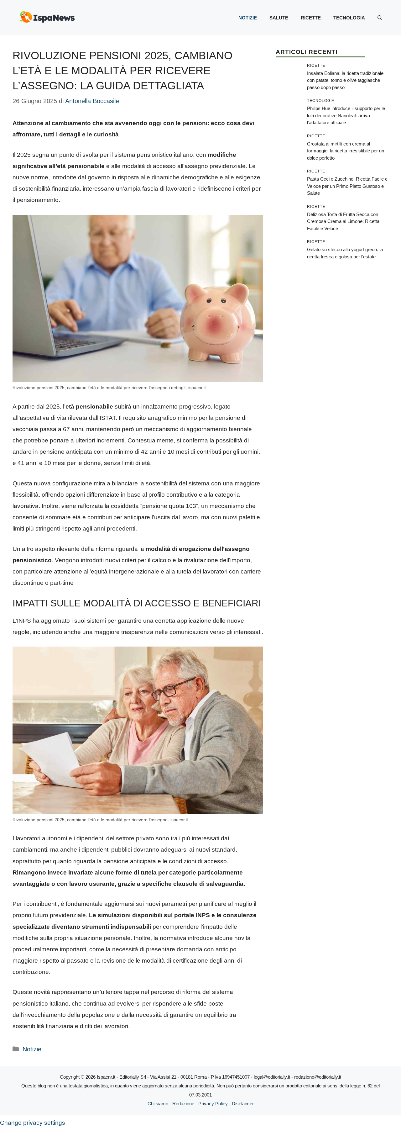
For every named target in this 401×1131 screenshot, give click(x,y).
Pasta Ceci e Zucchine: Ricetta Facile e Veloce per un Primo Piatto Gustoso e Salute (347, 186)
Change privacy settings (32, 1122)
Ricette (311, 17)
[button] (379, 17)
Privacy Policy (213, 1103)
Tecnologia (349, 17)
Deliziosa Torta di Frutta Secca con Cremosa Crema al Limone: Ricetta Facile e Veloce (343, 221)
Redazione (183, 1103)
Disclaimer (243, 1103)
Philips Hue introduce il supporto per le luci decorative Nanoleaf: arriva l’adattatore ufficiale (346, 115)
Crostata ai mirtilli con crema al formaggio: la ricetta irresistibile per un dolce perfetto (345, 151)
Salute (278, 17)
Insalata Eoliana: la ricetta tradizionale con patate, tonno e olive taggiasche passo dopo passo (345, 80)
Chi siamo (158, 1103)
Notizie (247, 17)
